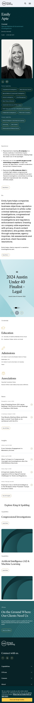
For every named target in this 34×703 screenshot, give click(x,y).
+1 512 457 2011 (10, 35)
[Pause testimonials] (17, 313)
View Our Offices (7, 630)
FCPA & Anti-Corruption (24, 112)
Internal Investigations (8, 97)
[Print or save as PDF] (2, 81)
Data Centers (14, 124)
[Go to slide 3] (19, 307)
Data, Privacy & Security (8, 101)
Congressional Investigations (10, 89)
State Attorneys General (25, 89)
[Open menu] (30, 3)
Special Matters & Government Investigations (13, 93)
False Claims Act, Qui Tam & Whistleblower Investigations (16, 108)
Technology (5, 124)
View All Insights (6, 495)
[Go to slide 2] (17, 308)
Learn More (5, 523)
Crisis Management (21, 97)
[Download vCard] (7, 81)
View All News (6, 428)
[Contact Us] (2, 658)
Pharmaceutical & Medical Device (11, 128)
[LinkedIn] (7, 658)
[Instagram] (11, 658)
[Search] (25, 3)
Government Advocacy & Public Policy (12, 104)
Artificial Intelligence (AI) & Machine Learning (13, 120)
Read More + (6, 187)
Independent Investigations (9, 112)
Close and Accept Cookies (17, 699)
